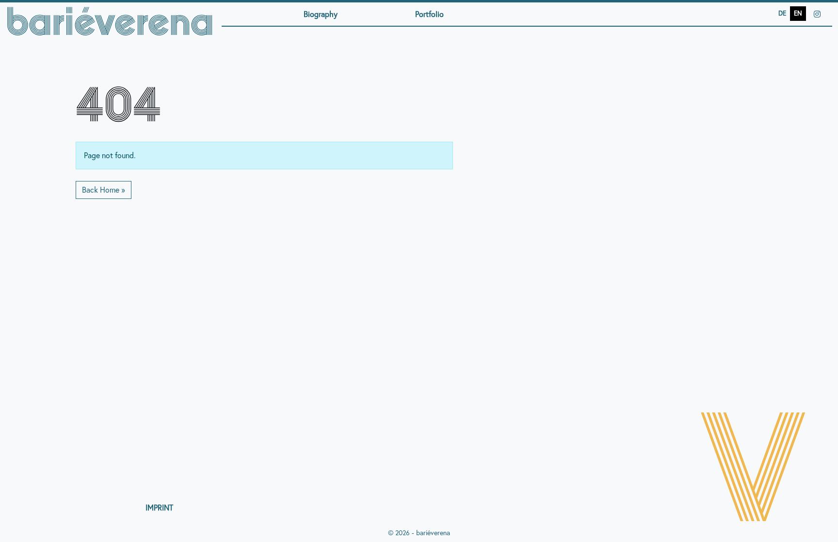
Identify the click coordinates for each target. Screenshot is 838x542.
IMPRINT (159, 507)
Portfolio (429, 14)
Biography (321, 14)
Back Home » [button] (103, 190)
